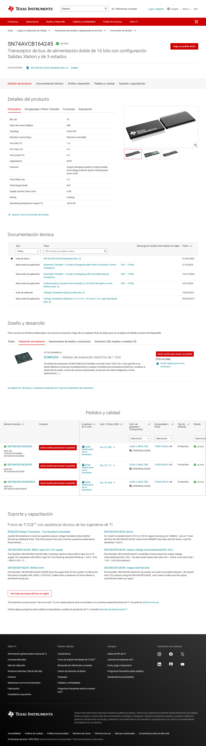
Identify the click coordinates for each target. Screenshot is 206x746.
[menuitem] (196, 22)
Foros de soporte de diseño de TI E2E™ (77, 659)
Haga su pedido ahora (184, 46)
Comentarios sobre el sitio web (154, 733)
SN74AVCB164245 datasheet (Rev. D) (49, 67)
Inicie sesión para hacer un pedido (174, 354)
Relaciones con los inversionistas (24, 682)
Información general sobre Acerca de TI (27, 654)
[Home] (30, 9)
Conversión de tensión (121, 30)
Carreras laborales (17, 659)
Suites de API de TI (117, 654)
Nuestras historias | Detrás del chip (25, 671)
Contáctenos (64, 654)
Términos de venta (81, 733)
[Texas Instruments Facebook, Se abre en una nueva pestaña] (171, 655)
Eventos (12, 677)
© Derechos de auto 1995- (23, 739)
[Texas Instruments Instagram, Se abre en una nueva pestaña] (159, 655)
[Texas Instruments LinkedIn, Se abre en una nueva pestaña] (159, 665)
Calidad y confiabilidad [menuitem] (84, 21)
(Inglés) (74, 67)
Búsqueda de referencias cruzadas (75, 665)
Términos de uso (103, 733)
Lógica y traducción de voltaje (32, 30)
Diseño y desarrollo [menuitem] (55, 21)
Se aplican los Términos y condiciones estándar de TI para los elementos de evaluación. (51, 388)
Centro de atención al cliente (72, 671)
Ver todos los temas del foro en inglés (29, 593)
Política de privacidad (57, 733)
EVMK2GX (51, 357)
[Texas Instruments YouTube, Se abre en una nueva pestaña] (182, 665)
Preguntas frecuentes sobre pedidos (126, 671)
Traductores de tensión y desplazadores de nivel (78, 30)
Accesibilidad (14, 733)
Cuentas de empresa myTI (120, 659)
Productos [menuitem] (13, 21)
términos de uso (151, 602)
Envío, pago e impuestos (120, 665)
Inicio (10, 30)
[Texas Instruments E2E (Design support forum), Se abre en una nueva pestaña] (171, 665)
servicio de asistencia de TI (114, 609)
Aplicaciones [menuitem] (32, 21)
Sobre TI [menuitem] (134, 21)
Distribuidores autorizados (121, 677)
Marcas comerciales (125, 733)
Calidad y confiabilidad (69, 682)
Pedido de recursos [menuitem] (112, 21)
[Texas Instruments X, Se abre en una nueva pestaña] (182, 655)
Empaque (62, 677)
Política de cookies (34, 733)
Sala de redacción (16, 665)
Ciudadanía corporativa (19, 694)
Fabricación (13, 688)
